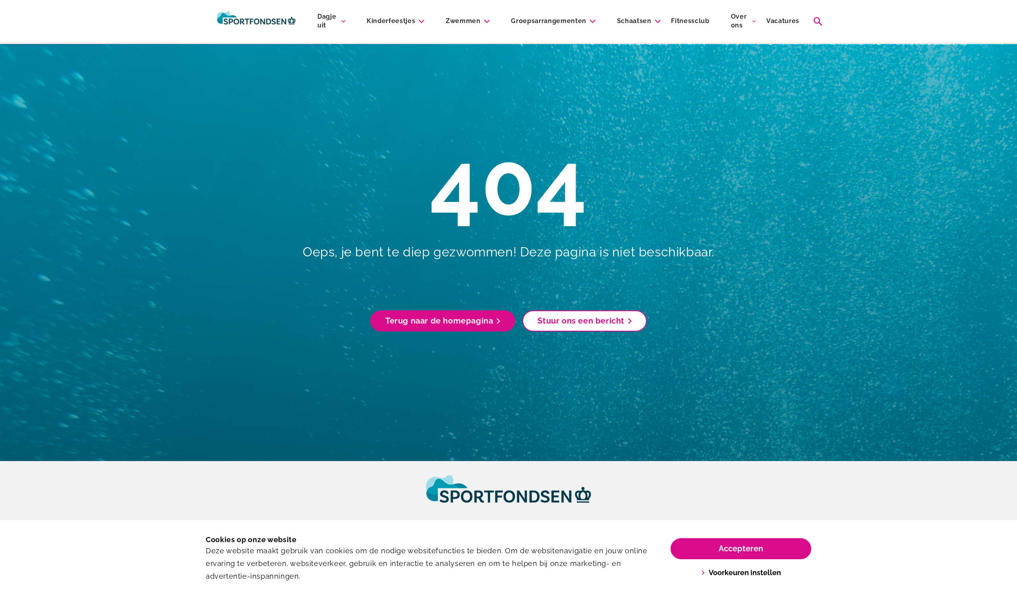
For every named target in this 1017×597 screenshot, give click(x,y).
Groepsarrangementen (548, 21)
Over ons (739, 21)
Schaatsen (634, 21)
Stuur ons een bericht (581, 321)
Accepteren (741, 548)
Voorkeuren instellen (745, 572)
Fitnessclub (690, 21)
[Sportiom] (256, 21)
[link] (508, 496)
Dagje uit (326, 21)
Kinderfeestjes (391, 21)
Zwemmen (463, 21)
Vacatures (782, 21)
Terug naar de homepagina (439, 321)
